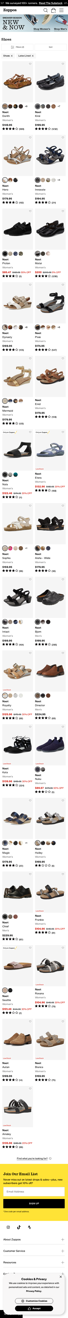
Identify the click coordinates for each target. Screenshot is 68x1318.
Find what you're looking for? (32, 1158)
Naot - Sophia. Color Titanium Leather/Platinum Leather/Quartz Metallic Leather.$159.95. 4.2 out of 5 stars (17, 538)
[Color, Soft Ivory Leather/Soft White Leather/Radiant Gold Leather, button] (20, 622)
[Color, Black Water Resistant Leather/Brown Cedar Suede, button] (43, 253)
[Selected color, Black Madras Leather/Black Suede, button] (37, 253)
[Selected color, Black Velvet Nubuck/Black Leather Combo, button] (5, 622)
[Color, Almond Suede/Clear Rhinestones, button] (43, 180)
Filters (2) (20, 47)
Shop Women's (42, 29)
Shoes (6, 55)
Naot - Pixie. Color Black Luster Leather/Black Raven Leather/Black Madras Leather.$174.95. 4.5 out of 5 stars (50, 317)
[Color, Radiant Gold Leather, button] (48, 843)
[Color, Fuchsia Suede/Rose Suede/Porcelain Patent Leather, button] (10, 548)
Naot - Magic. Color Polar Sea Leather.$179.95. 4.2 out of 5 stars (17, 832)
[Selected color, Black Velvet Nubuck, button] (5, 474)
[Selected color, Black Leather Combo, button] (37, 106)
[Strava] (29, 1227)
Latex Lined (24, 55)
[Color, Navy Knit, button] (15, 253)
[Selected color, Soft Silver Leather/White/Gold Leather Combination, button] (5, 180)
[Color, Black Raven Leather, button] (15, 106)
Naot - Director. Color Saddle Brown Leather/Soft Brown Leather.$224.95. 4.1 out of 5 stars (50, 685)
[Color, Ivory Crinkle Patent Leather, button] (20, 843)
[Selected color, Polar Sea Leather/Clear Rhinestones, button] (37, 180)
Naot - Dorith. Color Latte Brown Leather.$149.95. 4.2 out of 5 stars (17, 96)
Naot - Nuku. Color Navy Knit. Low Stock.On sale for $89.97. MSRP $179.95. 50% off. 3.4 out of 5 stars (50, 759)
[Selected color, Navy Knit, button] (37, 769)
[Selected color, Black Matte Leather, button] (37, 622)
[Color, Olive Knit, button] (20, 253)
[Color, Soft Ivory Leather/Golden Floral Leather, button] (15, 695)
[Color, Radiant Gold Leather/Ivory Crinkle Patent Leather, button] (10, 695)
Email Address (15, 1191)
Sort (50, 47)
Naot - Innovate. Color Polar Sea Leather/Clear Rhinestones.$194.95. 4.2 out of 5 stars (50, 169)
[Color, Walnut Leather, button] (43, 622)
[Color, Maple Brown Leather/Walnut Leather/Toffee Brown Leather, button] (15, 916)
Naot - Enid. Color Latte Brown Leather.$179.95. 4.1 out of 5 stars (50, 390)
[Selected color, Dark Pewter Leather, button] (37, 843)
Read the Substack (50, 3)
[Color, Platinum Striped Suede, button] (10, 843)
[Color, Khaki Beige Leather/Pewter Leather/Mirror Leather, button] (10, 622)
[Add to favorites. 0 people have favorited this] (30, 64)
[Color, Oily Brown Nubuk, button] (48, 622)
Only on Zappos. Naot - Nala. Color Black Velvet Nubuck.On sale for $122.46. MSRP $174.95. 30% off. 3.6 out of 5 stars (17, 464)
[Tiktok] (18, 1227)
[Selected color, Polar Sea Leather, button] (5, 843)
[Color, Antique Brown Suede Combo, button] (53, 106)
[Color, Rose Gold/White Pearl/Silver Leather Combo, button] (15, 327)
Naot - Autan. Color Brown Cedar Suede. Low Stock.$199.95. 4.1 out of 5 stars (17, 1050)
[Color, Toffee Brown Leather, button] (48, 695)
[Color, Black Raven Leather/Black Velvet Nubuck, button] (43, 695)
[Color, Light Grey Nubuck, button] (10, 474)
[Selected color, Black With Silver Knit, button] (5, 253)
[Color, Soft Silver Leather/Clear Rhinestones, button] (53, 180)
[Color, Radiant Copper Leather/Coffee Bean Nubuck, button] (48, 253)
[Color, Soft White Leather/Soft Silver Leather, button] (20, 695)
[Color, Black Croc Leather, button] (10, 990)
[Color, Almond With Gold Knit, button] (10, 253)
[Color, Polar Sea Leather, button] (10, 401)
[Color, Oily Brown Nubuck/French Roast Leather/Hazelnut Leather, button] (10, 916)
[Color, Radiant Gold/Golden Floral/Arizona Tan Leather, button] (10, 180)
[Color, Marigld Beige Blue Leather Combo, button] (15, 548)
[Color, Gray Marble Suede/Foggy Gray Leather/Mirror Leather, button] (43, 106)
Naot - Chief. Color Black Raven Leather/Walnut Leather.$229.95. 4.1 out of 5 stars (17, 906)
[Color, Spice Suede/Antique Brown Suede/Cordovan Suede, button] (10, 327)
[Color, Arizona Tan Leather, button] (20, 401)
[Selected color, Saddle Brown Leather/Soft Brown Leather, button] (37, 695)
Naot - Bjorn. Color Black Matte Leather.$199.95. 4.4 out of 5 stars (50, 611)
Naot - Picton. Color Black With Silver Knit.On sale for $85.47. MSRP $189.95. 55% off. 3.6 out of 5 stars (17, 243)
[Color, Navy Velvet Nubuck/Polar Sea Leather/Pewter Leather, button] (15, 622)
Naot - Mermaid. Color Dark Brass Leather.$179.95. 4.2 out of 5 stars (17, 390)
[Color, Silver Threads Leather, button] (20, 106)
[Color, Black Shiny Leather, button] (43, 843)
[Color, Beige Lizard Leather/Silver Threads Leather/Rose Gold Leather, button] (53, 327)
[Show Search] (45, 10)
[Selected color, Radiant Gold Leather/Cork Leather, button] (5, 695)
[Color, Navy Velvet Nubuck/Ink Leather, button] (48, 548)
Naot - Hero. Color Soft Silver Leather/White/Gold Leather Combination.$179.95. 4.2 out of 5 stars (17, 169)
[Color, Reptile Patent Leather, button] (20, 327)
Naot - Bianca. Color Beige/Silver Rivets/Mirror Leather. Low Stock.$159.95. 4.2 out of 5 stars (50, 1050)
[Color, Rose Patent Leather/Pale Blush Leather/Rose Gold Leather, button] (48, 327)
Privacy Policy (33, 1291)
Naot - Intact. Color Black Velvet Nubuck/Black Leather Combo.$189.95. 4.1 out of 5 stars (17, 611)
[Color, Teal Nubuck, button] (15, 474)
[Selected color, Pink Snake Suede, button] (5, 990)
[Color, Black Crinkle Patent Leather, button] (15, 843)
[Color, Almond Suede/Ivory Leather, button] (43, 548)
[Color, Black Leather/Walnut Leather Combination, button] (15, 180)
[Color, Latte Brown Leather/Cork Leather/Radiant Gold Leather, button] (20, 548)
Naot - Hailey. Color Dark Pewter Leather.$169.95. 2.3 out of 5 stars (50, 832)
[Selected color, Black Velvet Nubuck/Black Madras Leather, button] (37, 548)
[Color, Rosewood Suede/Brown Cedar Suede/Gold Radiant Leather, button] (48, 106)
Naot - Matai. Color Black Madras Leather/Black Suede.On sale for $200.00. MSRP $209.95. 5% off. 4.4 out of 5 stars (50, 243)
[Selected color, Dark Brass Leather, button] (5, 401)
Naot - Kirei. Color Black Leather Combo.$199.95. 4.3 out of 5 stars (50, 96)
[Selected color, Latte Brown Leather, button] (5, 106)
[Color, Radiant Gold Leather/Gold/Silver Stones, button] (48, 180)
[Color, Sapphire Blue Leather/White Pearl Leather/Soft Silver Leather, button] (43, 327)
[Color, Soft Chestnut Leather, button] (10, 106)
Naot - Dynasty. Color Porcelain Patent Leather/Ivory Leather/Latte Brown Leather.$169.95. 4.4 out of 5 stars (17, 317)
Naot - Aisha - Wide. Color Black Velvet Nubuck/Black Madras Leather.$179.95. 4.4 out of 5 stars (50, 538)
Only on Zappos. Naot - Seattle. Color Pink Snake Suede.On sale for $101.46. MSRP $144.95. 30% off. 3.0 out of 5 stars (17, 980)
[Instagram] (8, 1227)
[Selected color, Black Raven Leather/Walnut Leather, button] (5, 916)
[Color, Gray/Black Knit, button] (43, 769)
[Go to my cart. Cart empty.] (53, 10)
